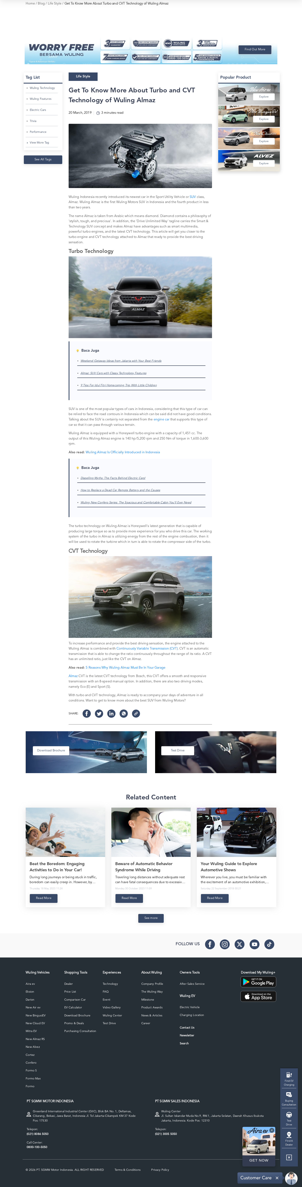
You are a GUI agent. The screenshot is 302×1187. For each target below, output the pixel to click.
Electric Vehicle (190, 1007)
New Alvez (33, 1047)
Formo (30, 1086)
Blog (41, 3)
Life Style (55, 3)
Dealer (68, 984)
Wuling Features (40, 99)
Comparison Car (75, 999)
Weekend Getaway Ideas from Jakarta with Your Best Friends (121, 360)
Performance (38, 132)
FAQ (106, 991)
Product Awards (152, 1007)
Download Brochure (77, 1015)
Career (145, 1023)
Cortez (30, 1055)
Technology (110, 984)
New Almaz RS (35, 1039)
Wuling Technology (42, 88)
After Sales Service (192, 984)
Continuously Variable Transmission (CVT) (147, 648)
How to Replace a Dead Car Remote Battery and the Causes (120, 490)
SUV (193, 197)
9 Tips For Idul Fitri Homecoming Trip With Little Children (119, 385)
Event (106, 999)
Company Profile (152, 984)
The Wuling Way (152, 991)
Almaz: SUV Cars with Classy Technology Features (113, 373)
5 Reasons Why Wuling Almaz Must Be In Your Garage (125, 667)
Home (30, 3)
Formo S (31, 1070)
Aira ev (30, 984)
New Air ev (33, 1007)
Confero (31, 1062)
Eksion (30, 991)
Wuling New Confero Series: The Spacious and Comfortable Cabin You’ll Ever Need (136, 502)
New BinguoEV (36, 1015)
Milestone (147, 999)
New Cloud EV (35, 1023)
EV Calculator (73, 1007)
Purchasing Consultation (80, 1031)
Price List (70, 991)
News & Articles (151, 1015)
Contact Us (187, 1027)
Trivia (33, 121)
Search (184, 1043)
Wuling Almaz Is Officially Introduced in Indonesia (123, 452)
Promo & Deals (74, 1023)
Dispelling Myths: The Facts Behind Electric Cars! (113, 478)
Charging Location (192, 1015)
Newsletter (187, 1035)
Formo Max (33, 1078)
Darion (30, 999)
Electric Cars (38, 110)
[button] (289, 1158)
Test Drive (109, 1023)
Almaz (73, 676)
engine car (161, 419)
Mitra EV (31, 1031)
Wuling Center (112, 1015)
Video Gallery (112, 1007)
